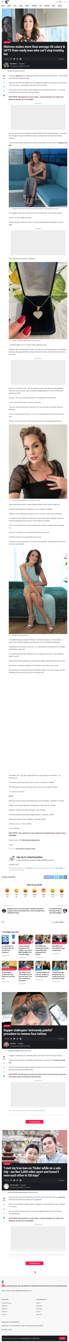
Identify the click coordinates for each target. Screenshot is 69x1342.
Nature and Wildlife (59, 943)
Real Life (7, 42)
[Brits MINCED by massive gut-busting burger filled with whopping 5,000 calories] (42, 939)
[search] (57, 2)
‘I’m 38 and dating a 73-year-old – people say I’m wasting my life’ (42, 974)
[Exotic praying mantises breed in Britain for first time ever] (9, 965)
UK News (5, 943)
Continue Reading (34, 1122)
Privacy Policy (25, 1338)
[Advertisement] (38, 117)
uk (30, 848)
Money (22, 848)
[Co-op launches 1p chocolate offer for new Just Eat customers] (9, 939)
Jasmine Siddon (14, 1185)
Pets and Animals (25, 943)
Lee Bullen (13, 1043)
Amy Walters (13, 63)
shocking (26, 848)
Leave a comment (59, 922)
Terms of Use (35, 1338)
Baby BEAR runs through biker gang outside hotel (58, 948)
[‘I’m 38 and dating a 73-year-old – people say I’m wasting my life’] (42, 965)
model (17, 848)
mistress (18, 76)
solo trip (62, 1197)
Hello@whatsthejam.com (31, 840)
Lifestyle (39, 969)
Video (33, 848)
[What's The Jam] (7, 2)
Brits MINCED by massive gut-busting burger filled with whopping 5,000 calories (42, 950)
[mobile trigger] (3, 2)
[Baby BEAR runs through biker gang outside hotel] (59, 939)
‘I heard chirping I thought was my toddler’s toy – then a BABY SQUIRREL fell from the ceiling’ (25, 950)
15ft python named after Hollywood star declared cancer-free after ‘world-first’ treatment (25, 976)
